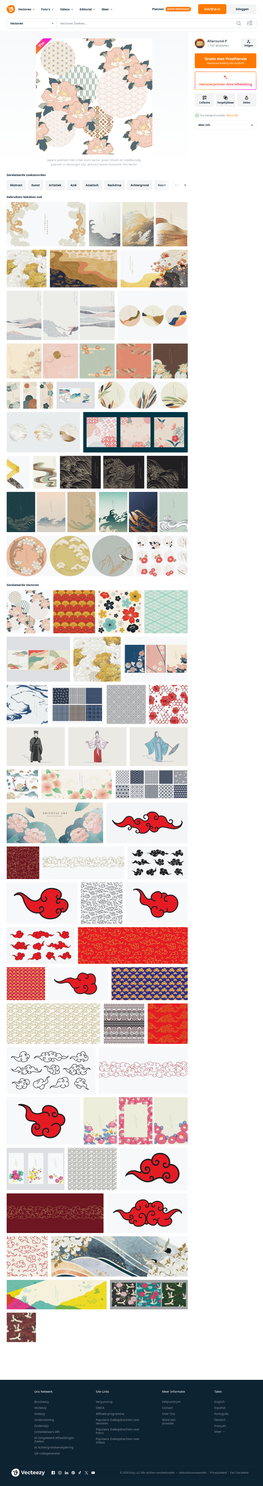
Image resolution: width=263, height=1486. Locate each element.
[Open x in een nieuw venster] (86, 1472)
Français (220, 1426)
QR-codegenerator (47, 1453)
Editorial (86, 9)
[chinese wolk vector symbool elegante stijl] (42, 903)
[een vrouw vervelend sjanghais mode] (97, 746)
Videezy (39, 1414)
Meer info (204, 125)
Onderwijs (41, 1426)
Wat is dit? (232, 115)
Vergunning (104, 1402)
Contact (167, 1408)
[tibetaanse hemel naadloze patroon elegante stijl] (92, 1169)
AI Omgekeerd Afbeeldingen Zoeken (54, 1439)
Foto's (45, 9)
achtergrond (140, 185)
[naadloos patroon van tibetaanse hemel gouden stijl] (53, 1023)
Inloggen (242, 9)
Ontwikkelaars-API (47, 1432)
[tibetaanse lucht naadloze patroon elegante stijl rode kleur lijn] (55, 1213)
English (219, 1402)
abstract (16, 185)
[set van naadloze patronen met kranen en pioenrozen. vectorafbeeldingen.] (149, 1294)
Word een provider (169, 1421)
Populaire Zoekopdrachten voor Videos (118, 1440)
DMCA (100, 1408)
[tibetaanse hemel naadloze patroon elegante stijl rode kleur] (133, 945)
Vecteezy (40, 1408)
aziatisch (92, 185)
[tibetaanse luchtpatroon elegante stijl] (149, 983)
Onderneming (44, 1420)
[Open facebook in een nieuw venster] (53, 1472)
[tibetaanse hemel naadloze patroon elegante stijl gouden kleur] (168, 1023)
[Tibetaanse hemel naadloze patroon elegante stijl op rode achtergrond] (26, 983)
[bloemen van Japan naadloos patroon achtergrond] (126, 704)
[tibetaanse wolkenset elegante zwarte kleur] (158, 862)
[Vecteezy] (11, 9)
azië (73, 185)
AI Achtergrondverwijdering (53, 1447)
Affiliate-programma (110, 1414)
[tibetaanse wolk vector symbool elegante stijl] (157, 903)
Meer (105, 9)
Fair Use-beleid (239, 1472)
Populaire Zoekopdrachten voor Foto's (118, 1431)
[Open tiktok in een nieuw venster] (79, 1472)
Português (221, 1414)
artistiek (55, 185)
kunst (35, 185)
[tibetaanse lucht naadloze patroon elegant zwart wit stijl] (101, 903)
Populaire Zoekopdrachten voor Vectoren (118, 1421)
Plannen (158, 9)
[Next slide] (181, 185)
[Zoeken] (238, 23)
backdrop (114, 185)
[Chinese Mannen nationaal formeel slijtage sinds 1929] (36, 746)
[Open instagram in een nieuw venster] (60, 1472)
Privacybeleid (218, 1472)
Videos (65, 9)
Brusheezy (41, 1402)
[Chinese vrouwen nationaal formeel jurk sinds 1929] (159, 746)
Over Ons (168, 1414)
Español (219, 1408)
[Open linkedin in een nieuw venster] (66, 1472)
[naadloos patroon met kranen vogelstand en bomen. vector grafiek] (21, 1327)
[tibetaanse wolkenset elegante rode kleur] (41, 945)
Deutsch (220, 1420)
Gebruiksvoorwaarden (193, 1472)
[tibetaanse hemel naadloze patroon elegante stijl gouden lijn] (83, 862)
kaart (162, 185)
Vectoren (24, 9)
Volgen (248, 45)
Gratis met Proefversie (226, 60)
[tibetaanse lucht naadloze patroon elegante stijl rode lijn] (143, 1070)
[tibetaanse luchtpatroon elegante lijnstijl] (23, 862)
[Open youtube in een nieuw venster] (93, 1472)
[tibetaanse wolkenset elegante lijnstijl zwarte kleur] (51, 1070)
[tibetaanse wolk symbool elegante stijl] (147, 823)
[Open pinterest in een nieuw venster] (73, 1472)
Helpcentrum (171, 1402)
